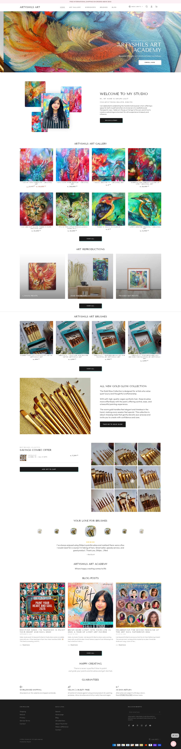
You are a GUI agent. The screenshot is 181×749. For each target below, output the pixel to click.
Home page (59, 720)
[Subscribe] (160, 717)
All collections (60, 726)
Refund (22, 720)
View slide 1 (84, 68)
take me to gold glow (113, 424)
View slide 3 (96, 68)
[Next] (146, 531)
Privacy (22, 723)
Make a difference (61, 732)
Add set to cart (49, 469)
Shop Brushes (90, 62)
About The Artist (61, 729)
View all (90, 238)
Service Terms (25, 726)
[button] (146, 7)
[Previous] (35, 531)
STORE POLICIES (126, 700)
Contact (23, 729)
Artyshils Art (28, 744)
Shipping (23, 717)
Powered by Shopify (25, 747)
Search (58, 717)
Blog (57, 723)
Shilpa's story (111, 120)
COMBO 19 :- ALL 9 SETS (37, 457)
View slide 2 (90, 68)
